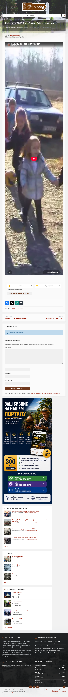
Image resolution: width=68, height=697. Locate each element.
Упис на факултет (17, 565)
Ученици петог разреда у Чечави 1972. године (26, 528)
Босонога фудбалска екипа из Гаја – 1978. (24, 537)
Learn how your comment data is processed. (45, 393)
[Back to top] (64, 687)
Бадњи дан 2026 (17, 592)
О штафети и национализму (20, 573)
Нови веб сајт (21, 665)
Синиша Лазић (14, 35)
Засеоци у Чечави (46, 646)
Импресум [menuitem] (62, 690)
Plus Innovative (15, 692)
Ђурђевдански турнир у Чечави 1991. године (25, 511)
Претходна (8, 316)
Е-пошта (8, 373)
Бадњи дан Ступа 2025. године (21, 610)
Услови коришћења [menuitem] (52, 690)
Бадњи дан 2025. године (19, 619)
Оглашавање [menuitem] (55, 691)
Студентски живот (17, 556)
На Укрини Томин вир (54, 653)
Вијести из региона (22, 27)
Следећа (60, 316)
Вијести (13, 27)
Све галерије (8, 627)
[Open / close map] (64, 15)
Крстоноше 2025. (17, 601)
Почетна (7, 27)
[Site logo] (34, 7)
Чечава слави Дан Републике (16, 318)
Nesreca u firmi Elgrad (54, 318)
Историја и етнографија (30, 512)
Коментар (9, 347)
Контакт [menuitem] (63, 691)
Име (7, 367)
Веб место (8, 380)
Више (6, 546)
